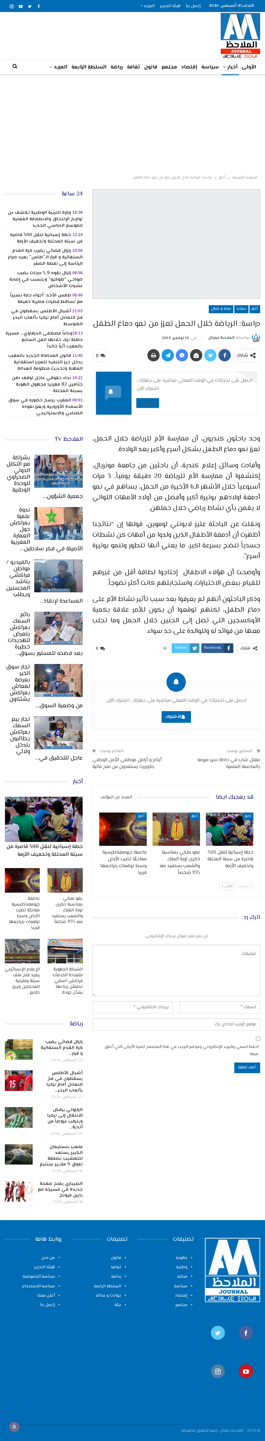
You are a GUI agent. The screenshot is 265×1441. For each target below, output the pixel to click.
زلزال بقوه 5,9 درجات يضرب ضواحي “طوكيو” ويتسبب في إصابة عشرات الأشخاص (46, 280)
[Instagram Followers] (218, 1381)
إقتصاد (189, 67)
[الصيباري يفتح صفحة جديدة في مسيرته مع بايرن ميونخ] (19, 1191)
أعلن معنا (46, 1295)
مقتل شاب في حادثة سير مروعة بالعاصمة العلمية (228, 763)
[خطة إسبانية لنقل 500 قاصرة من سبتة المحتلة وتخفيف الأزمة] (229, 829)
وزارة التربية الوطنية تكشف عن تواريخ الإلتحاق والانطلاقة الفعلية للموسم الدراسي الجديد (45, 219)
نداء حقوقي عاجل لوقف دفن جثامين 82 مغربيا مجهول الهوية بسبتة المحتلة (47, 385)
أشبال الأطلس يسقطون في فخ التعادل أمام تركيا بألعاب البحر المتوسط (47, 318)
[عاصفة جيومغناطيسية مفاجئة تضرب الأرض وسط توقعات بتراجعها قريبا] (123, 829)
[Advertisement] (132, 123)
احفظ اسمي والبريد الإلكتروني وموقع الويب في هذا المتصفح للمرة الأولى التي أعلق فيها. (181, 1050)
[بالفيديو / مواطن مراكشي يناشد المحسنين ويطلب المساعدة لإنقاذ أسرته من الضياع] (58, 575)
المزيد (149, 6)
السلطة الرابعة (88, 67)
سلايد (241, 309)
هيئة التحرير (170, 6)
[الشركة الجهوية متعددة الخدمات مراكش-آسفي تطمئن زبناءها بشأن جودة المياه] (65, 951)
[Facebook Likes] (246, 1343)
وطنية (181, 1267)
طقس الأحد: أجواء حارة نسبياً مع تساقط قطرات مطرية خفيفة (46, 299)
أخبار (233, 67)
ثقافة (133, 67)
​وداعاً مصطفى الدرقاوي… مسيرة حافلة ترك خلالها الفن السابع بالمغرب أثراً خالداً (44, 340)
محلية (182, 1276)
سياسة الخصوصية (39, 1276)
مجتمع (169, 67)
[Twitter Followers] (218, 1343)
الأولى (249, 67)
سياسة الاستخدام (38, 1286)
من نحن (48, 1258)
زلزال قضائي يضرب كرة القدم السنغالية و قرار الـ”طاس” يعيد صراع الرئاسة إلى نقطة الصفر (45, 257)
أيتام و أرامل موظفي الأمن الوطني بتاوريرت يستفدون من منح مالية (127, 763)
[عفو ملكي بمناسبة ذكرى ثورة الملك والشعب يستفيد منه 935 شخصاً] (176, 829)
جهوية (181, 1258)
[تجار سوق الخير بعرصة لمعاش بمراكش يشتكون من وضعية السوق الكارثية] (58, 680)
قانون (150, 67)
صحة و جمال (221, 309)
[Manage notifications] (14, 1427)
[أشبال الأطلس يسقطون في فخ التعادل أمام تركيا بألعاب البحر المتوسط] (19, 1080)
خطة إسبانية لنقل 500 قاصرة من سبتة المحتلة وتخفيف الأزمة (46, 238)
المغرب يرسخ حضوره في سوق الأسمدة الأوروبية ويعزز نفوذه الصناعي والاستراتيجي (45, 407)
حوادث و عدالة (108, 1295)
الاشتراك (148, 403)
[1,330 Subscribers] (246, 1381)
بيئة (117, 1305)
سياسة (210, 67)
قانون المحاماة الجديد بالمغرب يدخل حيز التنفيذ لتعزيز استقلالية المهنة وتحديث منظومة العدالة (45, 362)
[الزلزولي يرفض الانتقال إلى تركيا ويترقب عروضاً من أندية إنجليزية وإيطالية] (19, 1117)
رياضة (117, 67)
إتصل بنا (193, 6)
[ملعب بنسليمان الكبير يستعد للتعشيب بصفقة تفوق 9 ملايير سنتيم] (19, 1154)
